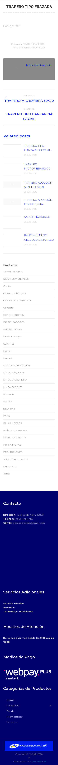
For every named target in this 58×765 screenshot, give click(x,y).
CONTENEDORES (13, 314)
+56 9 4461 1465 (24, 518)
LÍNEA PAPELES (12, 387)
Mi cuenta (8, 394)
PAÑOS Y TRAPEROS (33, 44)
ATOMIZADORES (13, 271)
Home (7, 351)
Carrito (7, 286)
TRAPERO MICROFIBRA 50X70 (37, 166)
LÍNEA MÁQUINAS (14, 372)
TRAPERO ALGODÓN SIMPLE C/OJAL (38, 185)
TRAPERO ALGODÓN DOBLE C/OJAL (38, 202)
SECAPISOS (10, 466)
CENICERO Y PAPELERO (17, 300)
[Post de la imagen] (12, 150)
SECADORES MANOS (15, 459)
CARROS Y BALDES (14, 293)
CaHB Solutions (38, 761)
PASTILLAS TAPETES (15, 437)
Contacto (8, 307)
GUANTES (9, 343)
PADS (6, 415)
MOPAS (7, 401)
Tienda (6, 473)
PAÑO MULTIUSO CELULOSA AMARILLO (39, 237)
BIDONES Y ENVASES (16, 278)
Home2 (7, 358)
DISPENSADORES (13, 322)
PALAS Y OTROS (12, 423)
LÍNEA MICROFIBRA (15, 379)
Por (21, 47)
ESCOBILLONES (12, 329)
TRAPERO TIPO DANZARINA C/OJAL (37, 148)
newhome (9, 408)
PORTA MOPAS (12, 444)
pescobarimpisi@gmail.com (29, 522)
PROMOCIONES (12, 452)
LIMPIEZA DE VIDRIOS (16, 365)
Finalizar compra (12, 336)
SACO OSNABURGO (37, 217)
